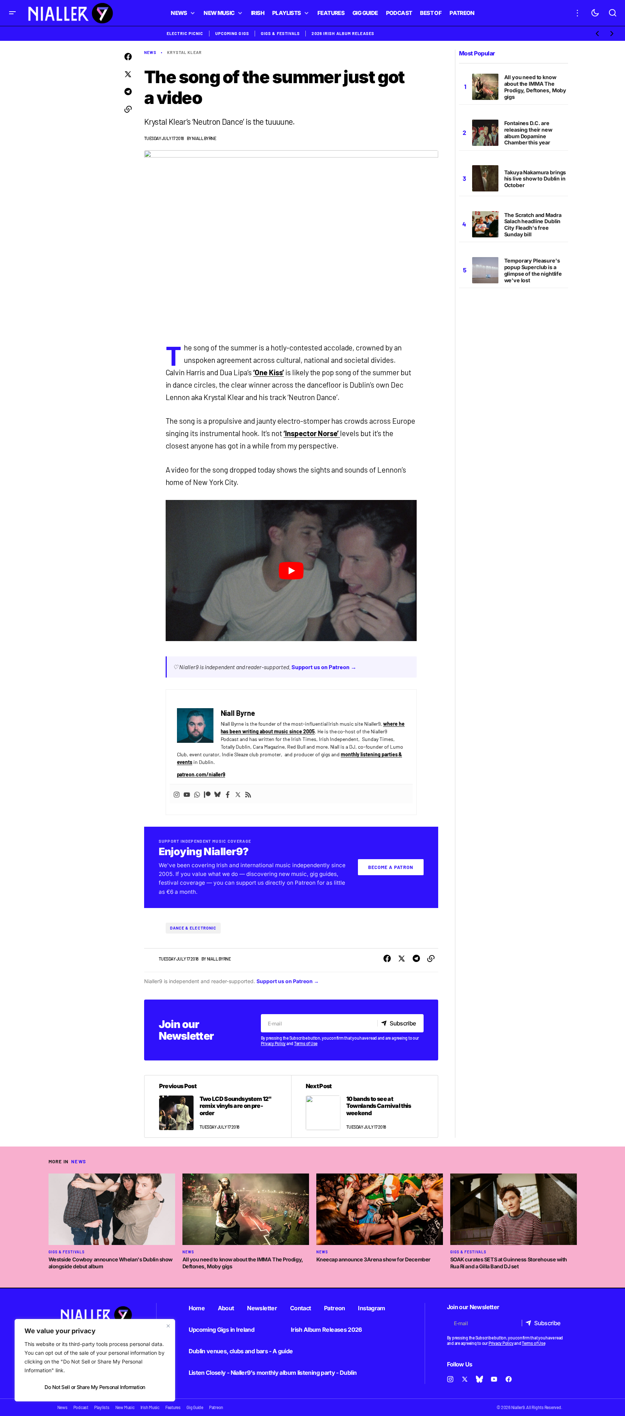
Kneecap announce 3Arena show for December (373, 1259)
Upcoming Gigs (232, 33)
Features (173, 1407)
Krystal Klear (184, 52)
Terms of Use (305, 1043)
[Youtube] (187, 794)
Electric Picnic (185, 33)
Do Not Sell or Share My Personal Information (95, 1387)
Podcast (80, 1407)
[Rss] (248, 794)
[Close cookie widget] (168, 1326)
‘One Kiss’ (268, 372)
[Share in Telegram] (128, 92)
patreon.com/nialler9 (201, 774)
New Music (125, 1407)
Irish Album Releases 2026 (326, 1329)
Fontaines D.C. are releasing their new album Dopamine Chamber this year (528, 133)
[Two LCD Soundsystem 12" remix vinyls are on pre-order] (217, 1106)
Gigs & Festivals (280, 33)
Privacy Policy (273, 1043)
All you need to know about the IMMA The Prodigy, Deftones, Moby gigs (535, 87)
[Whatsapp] (197, 794)
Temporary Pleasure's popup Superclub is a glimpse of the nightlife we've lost (533, 270)
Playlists (101, 1407)
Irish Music (149, 1407)
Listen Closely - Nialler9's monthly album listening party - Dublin (273, 1372)
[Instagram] (176, 794)
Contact (300, 1308)
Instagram (371, 1308)
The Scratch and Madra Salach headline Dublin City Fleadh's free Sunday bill (533, 225)
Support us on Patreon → (324, 666)
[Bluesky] (217, 794)
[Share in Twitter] (128, 74)
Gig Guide (194, 1407)
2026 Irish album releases (343, 33)
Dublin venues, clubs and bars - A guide (241, 1351)
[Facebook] (227, 794)
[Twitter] (238, 794)
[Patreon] (207, 794)
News (150, 52)
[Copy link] (128, 109)
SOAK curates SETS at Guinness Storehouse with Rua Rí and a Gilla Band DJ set (508, 1262)
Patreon (334, 1308)
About (226, 1308)
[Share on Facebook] (128, 57)
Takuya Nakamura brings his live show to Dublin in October (535, 179)
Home (197, 1308)
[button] (12, 13)
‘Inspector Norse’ (311, 433)
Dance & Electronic (193, 928)
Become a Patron (390, 867)
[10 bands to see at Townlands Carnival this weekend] (364, 1106)
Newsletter (262, 1308)
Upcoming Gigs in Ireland (222, 1329)
